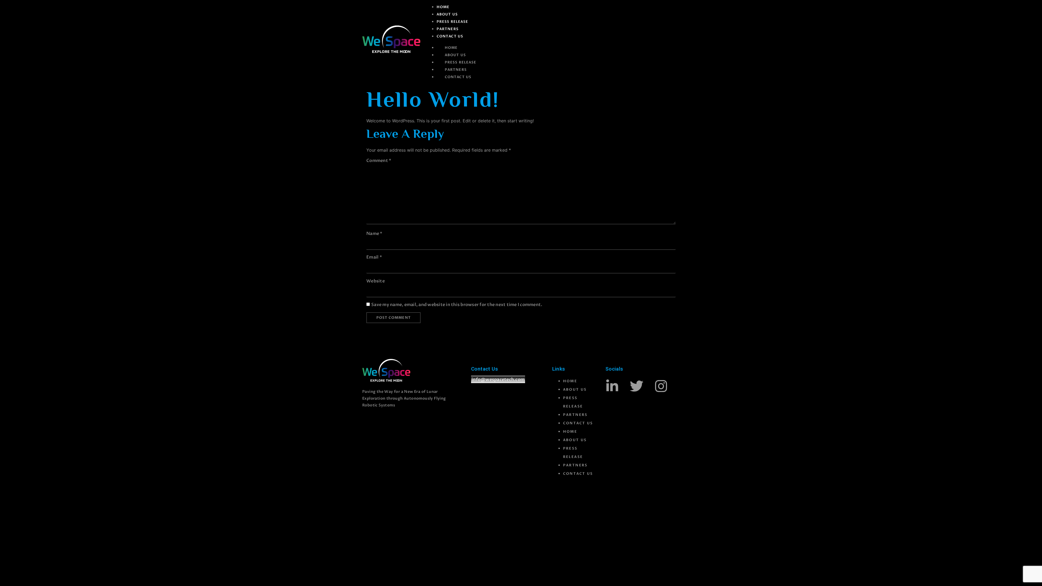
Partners (448, 29)
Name (374, 234)
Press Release (452, 21)
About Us (447, 14)
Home (443, 7)
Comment (378, 161)
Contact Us (450, 36)
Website (375, 281)
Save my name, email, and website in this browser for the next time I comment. (456, 305)
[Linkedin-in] (612, 386)
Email (374, 257)
